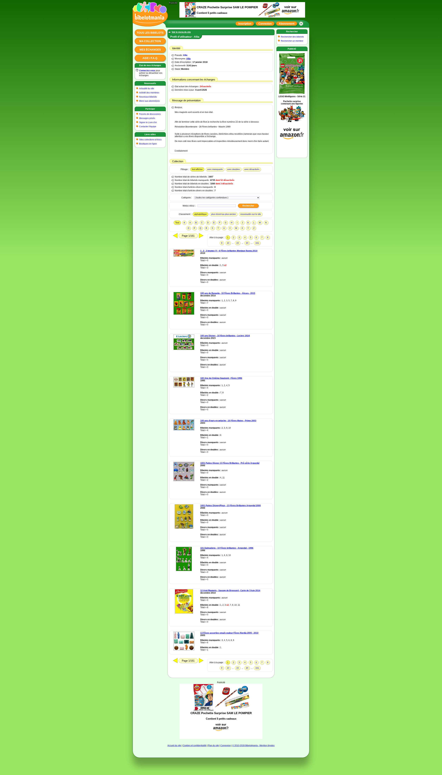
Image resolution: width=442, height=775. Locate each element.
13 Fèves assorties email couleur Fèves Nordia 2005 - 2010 (229, 633)
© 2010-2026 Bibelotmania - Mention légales (253, 745)
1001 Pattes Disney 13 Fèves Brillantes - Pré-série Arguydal (229, 463)
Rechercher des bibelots (292, 37)
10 (228, 243)
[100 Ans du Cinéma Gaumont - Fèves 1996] (184, 386)
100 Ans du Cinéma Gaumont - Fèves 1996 (221, 378)
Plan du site (213, 745)
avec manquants (215, 169)
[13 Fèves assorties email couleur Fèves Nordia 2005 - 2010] (184, 649)
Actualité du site (146, 88)
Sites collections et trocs (150, 139)
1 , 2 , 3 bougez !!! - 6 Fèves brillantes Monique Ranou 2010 (228, 251)
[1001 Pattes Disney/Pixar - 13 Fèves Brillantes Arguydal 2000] (184, 528)
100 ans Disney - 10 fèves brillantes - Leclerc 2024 (225, 336)
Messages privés (147, 118)
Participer (150, 109)
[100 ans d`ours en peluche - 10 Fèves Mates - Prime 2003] (184, 429)
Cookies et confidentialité (194, 745)
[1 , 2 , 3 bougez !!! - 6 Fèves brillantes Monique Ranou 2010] (184, 256)
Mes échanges (150, 49)
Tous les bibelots (150, 32)
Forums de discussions (150, 114)
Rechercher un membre (292, 41)
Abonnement (286, 23)
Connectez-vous (147, 70)
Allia (185, 55)
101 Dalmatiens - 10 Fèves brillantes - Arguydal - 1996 (226, 548)
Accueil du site (174, 745)
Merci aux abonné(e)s (149, 101)
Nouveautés (150, 83)
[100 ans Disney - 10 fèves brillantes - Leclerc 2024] (184, 349)
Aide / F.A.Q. (150, 58)
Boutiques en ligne (148, 144)
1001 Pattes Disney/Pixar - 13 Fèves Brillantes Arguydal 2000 (230, 505)
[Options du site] (301, 23)
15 (237, 243)
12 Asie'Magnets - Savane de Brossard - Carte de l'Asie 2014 (230, 590)
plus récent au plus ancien (223, 214)
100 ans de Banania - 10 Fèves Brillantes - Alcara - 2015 (227, 293)
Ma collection (150, 41)
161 (257, 243)
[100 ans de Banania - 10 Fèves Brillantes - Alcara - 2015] (184, 314)
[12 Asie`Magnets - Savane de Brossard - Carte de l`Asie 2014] (184, 613)
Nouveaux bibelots (148, 97)
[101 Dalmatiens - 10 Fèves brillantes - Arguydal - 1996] (184, 570)
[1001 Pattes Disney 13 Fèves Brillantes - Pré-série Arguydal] (184, 480)
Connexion (265, 23)
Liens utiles (150, 134)
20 (247, 243)
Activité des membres (149, 92)
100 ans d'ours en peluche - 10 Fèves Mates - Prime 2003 (228, 420)
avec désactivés (251, 169)
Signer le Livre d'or (148, 122)
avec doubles (233, 169)
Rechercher (292, 31)
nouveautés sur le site (250, 214)
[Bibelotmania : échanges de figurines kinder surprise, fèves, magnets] (149, 23)
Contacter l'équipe (147, 126)
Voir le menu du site (181, 32)
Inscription (244, 23)
